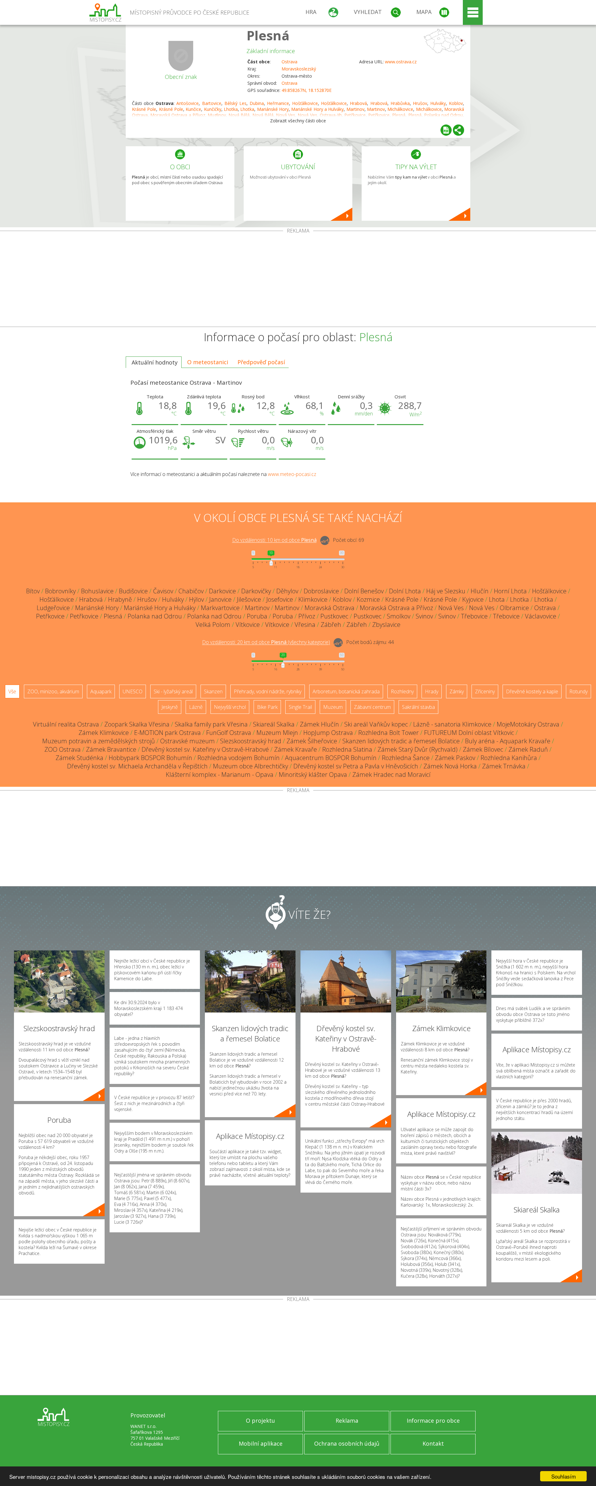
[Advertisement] (298, 280)
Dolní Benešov (364, 591)
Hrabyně (120, 599)
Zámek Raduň (528, 749)
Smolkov (398, 616)
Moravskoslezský (299, 69)
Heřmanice (278, 103)
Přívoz (306, 616)
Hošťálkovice (305, 103)
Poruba (257, 616)
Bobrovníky (60, 591)
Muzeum (333, 707)
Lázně (196, 707)
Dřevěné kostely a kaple (532, 691)
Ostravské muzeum (187, 741)
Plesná (268, 35)
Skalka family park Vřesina (211, 724)
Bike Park (267, 707)
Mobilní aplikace (260, 1443)
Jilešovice (249, 599)
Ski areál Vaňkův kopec (376, 724)
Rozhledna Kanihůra (509, 758)
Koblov (456, 103)
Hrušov (420, 103)
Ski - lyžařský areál (173, 691)
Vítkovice (248, 624)
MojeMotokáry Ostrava (528, 724)
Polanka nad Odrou (155, 616)
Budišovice (133, 591)
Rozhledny (402, 691)
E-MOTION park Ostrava (167, 732)
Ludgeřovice (53, 608)
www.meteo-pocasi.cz (292, 474)
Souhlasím (563, 1476)
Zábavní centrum (372, 707)
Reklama (347, 1420)
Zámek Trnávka (504, 766)
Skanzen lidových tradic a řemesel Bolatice (401, 741)
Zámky (456, 691)
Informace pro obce (433, 1420)
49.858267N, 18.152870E (307, 90)
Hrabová (358, 103)
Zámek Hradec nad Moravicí (391, 774)
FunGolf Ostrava (228, 732)
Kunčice (193, 109)
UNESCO (132, 691)
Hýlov (196, 599)
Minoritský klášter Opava (313, 774)
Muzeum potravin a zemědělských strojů (98, 741)
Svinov (424, 616)
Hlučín (480, 591)
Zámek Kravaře (295, 749)
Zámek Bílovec (483, 749)
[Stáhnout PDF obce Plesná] (446, 130)
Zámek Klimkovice (104, 732)
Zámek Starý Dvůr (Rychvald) (417, 749)
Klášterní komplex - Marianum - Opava (219, 774)
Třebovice (474, 616)
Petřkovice (50, 616)
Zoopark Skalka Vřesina (136, 724)
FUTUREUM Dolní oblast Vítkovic (469, 732)
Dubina (257, 103)
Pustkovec (334, 616)
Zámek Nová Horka (450, 766)
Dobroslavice (321, 591)
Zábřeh (331, 624)
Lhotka (231, 109)
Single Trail (300, 707)
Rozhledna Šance (406, 758)
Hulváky (438, 103)
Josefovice (279, 599)
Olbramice (514, 608)
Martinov (355, 109)
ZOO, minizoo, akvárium (53, 691)
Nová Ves (451, 608)
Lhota (497, 599)
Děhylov (287, 591)
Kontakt (433, 1443)
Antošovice (187, 103)
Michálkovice (400, 109)
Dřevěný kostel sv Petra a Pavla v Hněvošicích (355, 766)
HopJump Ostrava (328, 732)
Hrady (431, 691)
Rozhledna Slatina (347, 749)
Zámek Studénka (79, 758)
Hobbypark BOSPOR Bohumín (150, 758)
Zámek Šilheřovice (312, 741)
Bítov (33, 591)
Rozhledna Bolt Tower (388, 732)
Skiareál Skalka (274, 724)
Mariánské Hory (273, 109)
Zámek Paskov (455, 758)
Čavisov (163, 591)
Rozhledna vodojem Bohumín (238, 758)
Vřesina (305, 624)
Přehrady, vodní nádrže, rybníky (267, 691)
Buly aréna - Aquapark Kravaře (507, 741)
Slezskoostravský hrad (250, 741)
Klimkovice (312, 599)
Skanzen (213, 691)
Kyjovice (473, 599)
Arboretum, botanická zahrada (346, 691)
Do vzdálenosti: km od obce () (266, 642)
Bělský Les (235, 103)
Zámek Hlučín (319, 724)
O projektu (260, 1420)
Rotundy (578, 691)
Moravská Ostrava (329, 608)
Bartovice (211, 103)
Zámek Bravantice (111, 749)
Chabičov (191, 591)
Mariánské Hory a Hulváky (317, 109)
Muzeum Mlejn (277, 732)
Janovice (220, 599)
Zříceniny (485, 691)
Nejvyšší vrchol (230, 707)
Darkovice (222, 591)
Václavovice (540, 616)
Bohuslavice (97, 591)
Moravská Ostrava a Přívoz (396, 608)
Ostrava (289, 62)
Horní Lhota (510, 591)
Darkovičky (256, 591)
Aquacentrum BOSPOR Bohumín (331, 758)
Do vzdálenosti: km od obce (274, 540)
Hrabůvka (400, 103)
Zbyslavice (386, 624)
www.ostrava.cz (401, 62)
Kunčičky (212, 109)
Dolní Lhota (405, 591)
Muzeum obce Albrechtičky (250, 766)
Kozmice (368, 599)
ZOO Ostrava (62, 749)
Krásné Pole (144, 109)
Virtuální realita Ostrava (66, 724)
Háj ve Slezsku (445, 591)
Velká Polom (213, 624)
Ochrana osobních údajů (346, 1443)
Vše (12, 691)
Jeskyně (169, 707)
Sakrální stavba (418, 707)
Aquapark (100, 691)
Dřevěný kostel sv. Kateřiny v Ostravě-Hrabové (205, 749)
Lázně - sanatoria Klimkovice (452, 724)
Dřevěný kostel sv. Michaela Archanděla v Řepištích (137, 766)
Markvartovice (220, 608)
